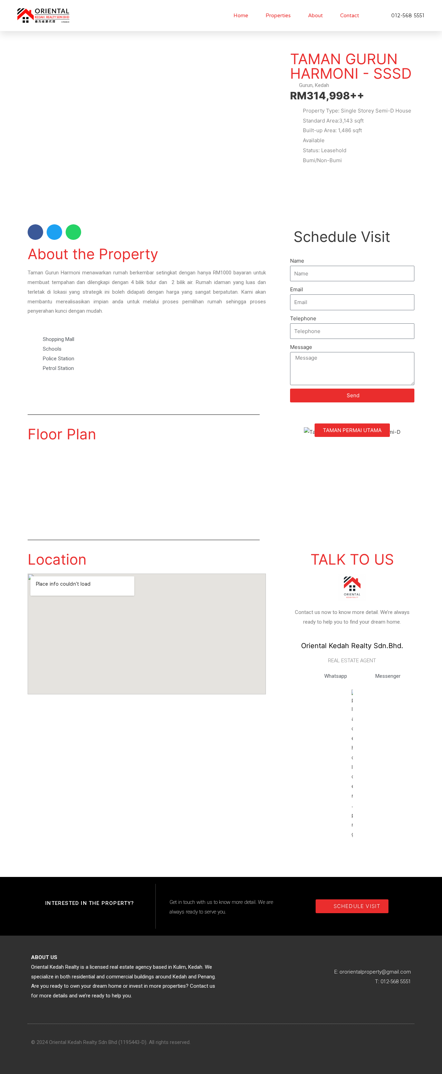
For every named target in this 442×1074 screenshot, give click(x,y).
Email (296, 289)
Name (297, 260)
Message (301, 347)
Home (240, 15)
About (315, 15)
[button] (35, 232)
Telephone (303, 318)
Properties (278, 15)
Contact (349, 15)
